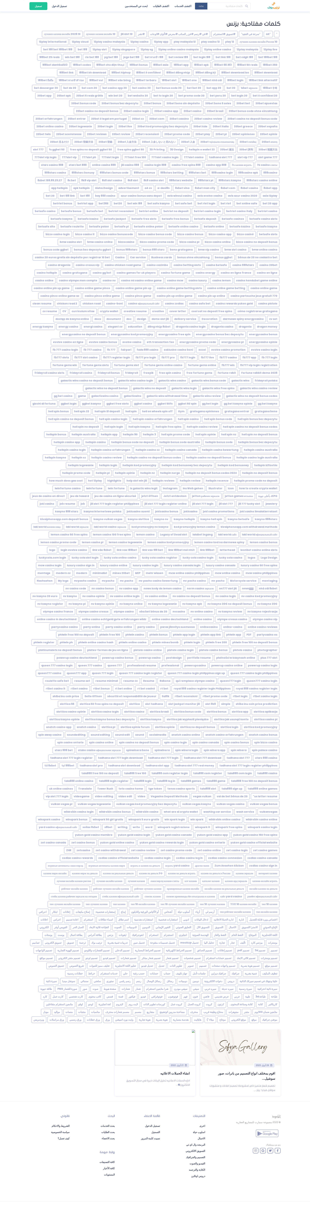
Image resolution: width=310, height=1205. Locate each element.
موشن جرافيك (269, 1019)
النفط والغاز (220, 935)
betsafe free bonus (175, 219)
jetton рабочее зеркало (205, 496)
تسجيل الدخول (59, 6)
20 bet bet (194, 88)
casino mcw (175, 280)
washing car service (217, 812)
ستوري (110, 981)
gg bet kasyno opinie (238, 403)
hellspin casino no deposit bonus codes (154, 457)
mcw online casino (227, 573)
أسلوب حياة (184, 912)
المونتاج (253, 935)
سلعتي (97, 981)
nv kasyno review (230, 611)
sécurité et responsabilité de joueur (131, 696)
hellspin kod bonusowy (233, 465)
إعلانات (66, 912)
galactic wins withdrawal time (167, 396)
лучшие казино (136, 881)
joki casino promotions (218, 511)
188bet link (66, 72)
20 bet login (239, 95)
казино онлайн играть (264, 881)
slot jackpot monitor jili (184, 704)
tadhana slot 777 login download (120, 758)
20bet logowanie (80, 126)
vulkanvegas (268, 812)
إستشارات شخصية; (105, 912)
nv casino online (156, 596)
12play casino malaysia (109, 42)
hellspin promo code (76, 473)
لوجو (90, 1004)
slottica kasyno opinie (64, 719)
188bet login (235, 80)
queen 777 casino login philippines (253, 673)
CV (64, 311)
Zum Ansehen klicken (229, 865)
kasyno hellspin (184, 519)
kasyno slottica (138, 519)
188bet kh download (92, 72)
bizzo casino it (85, 234)
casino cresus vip (87, 265)
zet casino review (143, 850)
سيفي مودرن (180, 989)
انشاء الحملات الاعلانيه (175, 1073)
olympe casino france (58, 611)
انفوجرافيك (138, 935)
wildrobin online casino (224, 819)
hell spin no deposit (85, 427)
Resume (148, 681)
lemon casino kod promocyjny (168, 542)
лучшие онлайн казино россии (74, 881)
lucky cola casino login (198, 557)
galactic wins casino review (258, 388)
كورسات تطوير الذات (154, 1004)
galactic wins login (184, 388)
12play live (270, 49)
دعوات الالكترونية (213, 981)
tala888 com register (207, 773)
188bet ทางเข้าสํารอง (71, 80)
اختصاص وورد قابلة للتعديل (263, 919)
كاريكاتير (272, 1004)
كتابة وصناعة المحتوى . (241, 1004)
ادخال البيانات (201, 919)
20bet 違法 (227, 149)
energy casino (68, 326)
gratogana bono (266, 411)
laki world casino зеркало (110, 527)
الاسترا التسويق (250, 927)
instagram (170, 488)
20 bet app (213, 88)
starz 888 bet (64, 750)
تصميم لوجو (92, 958)
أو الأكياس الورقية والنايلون (145, 912)
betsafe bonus (71, 211)
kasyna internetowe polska (102, 511)
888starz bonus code (114, 172)
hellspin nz (147, 473)
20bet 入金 (188, 142)
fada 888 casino (147, 350)
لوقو (80, 1004)
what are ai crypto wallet (181, 812)
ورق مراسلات (57, 1019)
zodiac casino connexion (225, 858)
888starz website (181, 180)
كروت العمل (194, 1004)
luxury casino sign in (81, 565)
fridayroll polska (266, 380)
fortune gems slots (95, 365)
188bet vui (96, 80)
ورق (107, 1019)
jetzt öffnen (149, 496)
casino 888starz (243, 265)
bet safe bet (183, 203)
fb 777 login (269, 357)
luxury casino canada (220, 565)
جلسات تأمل (199, 973)
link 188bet (207, 550)
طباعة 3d (260, 996)
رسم (138, 981)
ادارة (241, 919)
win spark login (175, 819)
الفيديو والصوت (197, 1163)
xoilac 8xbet (91, 827)
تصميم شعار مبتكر (151, 958)
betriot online (148, 211)
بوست (61, 935)
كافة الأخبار (109, 1168)
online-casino (232, 627)
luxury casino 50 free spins (259, 565)
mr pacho (218, 581)
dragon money (267, 326)
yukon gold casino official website (254, 842)
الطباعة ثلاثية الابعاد (99, 927)
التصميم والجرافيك (195, 1157)
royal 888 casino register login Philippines (202, 688)
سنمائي (84, 981)
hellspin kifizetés (265, 465)
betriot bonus (62, 203)
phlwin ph (66, 642)
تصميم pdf (243, 950)
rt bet (164, 688)
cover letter (177, 311)
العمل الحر (78, 927)
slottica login (229, 727)
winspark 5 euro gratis (143, 819)
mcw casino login (50, 565)
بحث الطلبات (108, 1132)
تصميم (274, 950)
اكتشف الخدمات (183, 6)
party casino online (118, 627)
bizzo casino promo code (157, 242)
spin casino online (101, 742)
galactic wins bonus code (208, 380)
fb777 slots (61, 357)
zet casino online (209, 850)
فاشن (206, 996)
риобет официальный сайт (262, 896)
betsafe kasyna (61, 219)
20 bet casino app (114, 88)
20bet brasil (215, 111)
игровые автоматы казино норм (106, 865)
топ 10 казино (269, 904)
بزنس (110, 935)
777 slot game (267, 157)
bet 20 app (270, 203)
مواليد (57, 1012)
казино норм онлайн (55, 873)
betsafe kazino (239, 226)
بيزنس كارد (257, 942)
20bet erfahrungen (49, 119)
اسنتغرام (88, 919)
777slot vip (69, 157)
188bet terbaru (146, 80)
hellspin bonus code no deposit (132, 442)
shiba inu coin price (66, 696)
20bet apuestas (266, 103)
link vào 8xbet (101, 550)
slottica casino (134, 711)
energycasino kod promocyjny (132, 334)
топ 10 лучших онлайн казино (177, 904)
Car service (138, 257)
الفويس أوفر (60, 927)
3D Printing (157, 149)
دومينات (183, 981)
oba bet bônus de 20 (153, 611)
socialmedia (157, 735)
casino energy (205, 273)
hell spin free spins (168, 427)
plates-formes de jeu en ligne (107, 650)
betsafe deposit (205, 219)
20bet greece (243, 126)
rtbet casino (79, 688)
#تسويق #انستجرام (224, 34)
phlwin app (233, 634)
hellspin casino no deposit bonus (208, 457)
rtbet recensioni (186, 696)
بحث (201, 6)
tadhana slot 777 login (163, 758)
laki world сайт (227, 534)
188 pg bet (111, 57)
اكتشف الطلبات (161, 6)
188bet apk (201, 65)
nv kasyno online (131, 604)
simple (225, 704)
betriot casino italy (239, 211)
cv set (273, 319)
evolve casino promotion (228, 350)
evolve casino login (264, 350)
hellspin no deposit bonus (259, 473)
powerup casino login (262, 665)
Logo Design (269, 557)
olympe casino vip (265, 619)
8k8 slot (133, 180)
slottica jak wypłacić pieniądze (188, 719)
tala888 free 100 (135, 773)
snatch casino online (186, 735)
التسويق (219, 927)
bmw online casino (264, 249)
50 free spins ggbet (130, 149)
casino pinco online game (102, 296)
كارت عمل (58, 996)
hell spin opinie (205, 434)
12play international (52, 42)
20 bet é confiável (265, 95)
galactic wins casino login (135, 380)
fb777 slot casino (86, 357)
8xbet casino (249, 188)
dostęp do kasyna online (72, 319)
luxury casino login (145, 565)
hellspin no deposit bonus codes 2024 (211, 473)
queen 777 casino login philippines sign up (196, 673)
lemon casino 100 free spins (112, 534)
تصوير (190, 966)
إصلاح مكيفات (83, 912)
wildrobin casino (147, 812)
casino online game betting (226, 288)
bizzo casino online (218, 242)
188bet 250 (270, 65)
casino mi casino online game (141, 280)
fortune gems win (65, 365)
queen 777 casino (90, 665)
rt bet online (123, 688)
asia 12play (270, 196)
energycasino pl (232, 342)
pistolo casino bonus (213, 650)
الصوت (117, 927)
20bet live (125, 126)
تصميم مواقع (46, 958)
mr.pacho (126, 581)
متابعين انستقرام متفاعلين (59, 1004)
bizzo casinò (245, 234)
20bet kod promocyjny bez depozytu (162, 126)
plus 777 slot (268, 658)
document (113, 319)
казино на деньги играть (181, 873)
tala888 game (216, 781)
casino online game (263, 288)
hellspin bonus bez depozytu (257, 442)
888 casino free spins (186, 165)
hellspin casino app (67, 442)
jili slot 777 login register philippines (114, 504)
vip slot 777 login (57, 796)
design (141, 319)
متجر (246, 1012)
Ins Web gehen (193, 488)
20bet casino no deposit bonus (97, 111)
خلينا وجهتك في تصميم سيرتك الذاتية (258, 981)
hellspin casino (95, 442)
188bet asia (160, 65)
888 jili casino (130, 165)
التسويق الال (203, 927)
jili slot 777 (226, 504)
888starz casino (55, 172)
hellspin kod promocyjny (139, 465)
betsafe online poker (148, 226)
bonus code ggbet (56, 249)
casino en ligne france (236, 273)
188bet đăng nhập (178, 72)
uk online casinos (61, 788)
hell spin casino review (202, 427)
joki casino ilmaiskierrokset (258, 511)
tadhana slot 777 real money (194, 765)
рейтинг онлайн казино (74, 889)
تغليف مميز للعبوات (99, 966)
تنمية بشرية (251, 973)
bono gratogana (181, 249)
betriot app (85, 203)
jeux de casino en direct (48, 496)
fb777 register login (116, 357)
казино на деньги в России (215, 873)
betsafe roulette (72, 226)
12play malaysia (247, 49)
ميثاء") (210, 1019)
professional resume (141, 665)
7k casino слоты (267, 165)
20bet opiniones (243, 134)
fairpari (126, 350)
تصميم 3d (260, 950)
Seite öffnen (93, 696)
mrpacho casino (85, 581)
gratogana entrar (236, 411)
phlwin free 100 (109, 634)
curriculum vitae (83, 311)
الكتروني (44, 927)
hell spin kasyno (139, 427)
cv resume (50, 311)
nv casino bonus (102, 588)
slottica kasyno (150, 719)
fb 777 (111, 350)
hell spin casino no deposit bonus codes (250, 427)
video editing (104, 796)
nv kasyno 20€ (267, 604)
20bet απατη (269, 142)
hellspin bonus (56, 434)
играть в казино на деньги (145, 865)
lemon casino (145, 534)
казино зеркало (244, 873)
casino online (44, 280)
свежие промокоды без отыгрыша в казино (190, 896)
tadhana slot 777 (238, 758)
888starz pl (205, 180)
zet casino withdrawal (111, 850)
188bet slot (169, 80)
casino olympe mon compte (78, 280)
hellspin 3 (149, 434)
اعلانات (44, 919)
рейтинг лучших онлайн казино (111, 889)
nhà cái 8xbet (268, 588)
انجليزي (183, 935)
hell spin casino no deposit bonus (71, 419)
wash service (245, 812)
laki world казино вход (46, 527)
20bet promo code (177, 134)
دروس (231, 981)
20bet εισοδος (247, 142)
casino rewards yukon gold (234, 303)
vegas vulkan (202, 796)
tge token (155, 788)
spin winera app (214, 750)
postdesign (174, 658)
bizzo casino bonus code (155, 234)
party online (91, 627)
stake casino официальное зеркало (99, 750)
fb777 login (187, 357)
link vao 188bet (127, 550)
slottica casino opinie (71, 711)
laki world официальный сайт (259, 534)
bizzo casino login (58, 234)
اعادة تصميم (72, 919)
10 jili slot (127, 34)
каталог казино (211, 881)
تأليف (243, 942)
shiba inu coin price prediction (256, 704)
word (148, 827)
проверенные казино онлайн (183, 889)
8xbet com (228, 188)
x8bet (108, 827)
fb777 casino (228, 357)
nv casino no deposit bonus (191, 596)
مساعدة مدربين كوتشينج (172, 1012)
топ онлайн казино (266, 912)
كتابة (260, 1004)
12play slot (100, 49)
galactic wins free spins (218, 388)
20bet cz (138, 119)
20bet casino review (208, 119)
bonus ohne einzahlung (193, 257)
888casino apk (248, 172)
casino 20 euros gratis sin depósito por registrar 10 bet (72, 257)
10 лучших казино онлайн (100, 34)
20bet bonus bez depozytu (120, 103)
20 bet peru (218, 95)
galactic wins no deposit (149, 388)
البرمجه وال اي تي (195, 1144)
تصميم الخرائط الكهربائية (179, 950)
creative (158, 311)
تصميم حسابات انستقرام (218, 958)
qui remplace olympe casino (195, 681)
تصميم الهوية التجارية (68, 950)
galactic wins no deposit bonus (106, 388)
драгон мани (202, 865)
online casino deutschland (170, 619)
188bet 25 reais (49, 57)
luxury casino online (113, 565)
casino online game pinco (92, 288)
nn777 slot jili (228, 588)
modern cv (63, 573)
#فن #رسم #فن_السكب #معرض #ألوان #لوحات (179, 34)
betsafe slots (268, 234)
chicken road (92, 303)
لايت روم (133, 1004)
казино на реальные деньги (118, 873)
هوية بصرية (162, 1019)
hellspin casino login (72, 450)
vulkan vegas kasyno (196, 804)
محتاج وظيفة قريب (213, 1012)
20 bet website (138, 95)
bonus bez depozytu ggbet (92, 249)
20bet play (202, 134)
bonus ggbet (223, 257)
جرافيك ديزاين (218, 973)
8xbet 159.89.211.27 (49, 180)
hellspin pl (103, 473)
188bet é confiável (148, 72)
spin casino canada (205, 742)
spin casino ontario (70, 742)
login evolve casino (74, 550)
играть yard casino (177, 865)
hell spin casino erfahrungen (152, 419)
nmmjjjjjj (247, 588)
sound (139, 735)
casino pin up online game (174, 296)
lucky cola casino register (159, 557)
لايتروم (119, 1004)
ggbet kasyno (91, 403)
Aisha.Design (104, 188)
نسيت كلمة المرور (150, 1138)
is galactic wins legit (144, 488)
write (136, 827)
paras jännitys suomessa (177, 627)
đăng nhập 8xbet (159, 326)
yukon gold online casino (117, 842)
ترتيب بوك (96, 942)
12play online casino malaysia (178, 49)
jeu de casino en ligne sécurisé (115, 496)
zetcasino (83, 850)
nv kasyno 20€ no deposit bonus (229, 604)
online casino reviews (262, 627)
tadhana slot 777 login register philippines (248, 765)
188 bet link (223, 57)
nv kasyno (70, 596)
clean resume (41, 303)
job (83, 504)
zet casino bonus (83, 842)
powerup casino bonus (117, 658)
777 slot (38, 149)
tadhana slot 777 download (202, 758)
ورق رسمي (75, 1019)
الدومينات (132, 927)
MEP (137, 573)
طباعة (274, 996)
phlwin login (192, 642)
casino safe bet (199, 303)
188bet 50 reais (247, 65)
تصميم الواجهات (44, 950)
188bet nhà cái (212, 80)
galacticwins (132, 396)
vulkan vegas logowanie (94, 804)
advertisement (128, 188)
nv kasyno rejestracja (262, 611)
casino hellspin (47, 273)
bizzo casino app (220, 234)
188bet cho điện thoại (110, 65)
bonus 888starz (126, 249)
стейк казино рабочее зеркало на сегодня (74, 896)
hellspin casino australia (260, 450)
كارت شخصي (76, 996)
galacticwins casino (104, 396)
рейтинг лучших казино (147, 889)
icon (231, 488)
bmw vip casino (208, 249)
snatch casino (86, 727)
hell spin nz (228, 434)
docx (97, 319)
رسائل (170, 981)
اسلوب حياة (199, 1132)
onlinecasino (209, 627)
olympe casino (124, 611)
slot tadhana (154, 704)
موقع (254, 1019)
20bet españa (267, 126)
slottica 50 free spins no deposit (102, 704)
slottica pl (108, 727)
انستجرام (168, 935)
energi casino (93, 326)
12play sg (147, 49)
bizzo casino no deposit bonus (256, 242)
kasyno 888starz (266, 519)
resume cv (130, 681)
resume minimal (106, 681)
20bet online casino (50, 126)
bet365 (103, 203)
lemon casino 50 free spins (69, 534)
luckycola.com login (52, 557)
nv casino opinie (93, 596)
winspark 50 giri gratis (108, 819)
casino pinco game (138, 296)
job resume (67, 504)
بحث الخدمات (108, 1126)
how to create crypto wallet (258, 488)
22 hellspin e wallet (202, 149)
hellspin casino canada (181, 450)
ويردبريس (39, 1019)
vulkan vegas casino (231, 804)
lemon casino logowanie (125, 542)
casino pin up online (211, 296)
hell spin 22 (81, 411)
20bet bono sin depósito (183, 103)
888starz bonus (144, 172)
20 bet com (89, 88)
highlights (114, 480)
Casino (120, 257)
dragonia (245, 326)
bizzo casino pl (189, 242)
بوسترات (272, 942)
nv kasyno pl (77, 604)
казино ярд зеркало (236, 881)
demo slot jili (160, 319)
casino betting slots (187, 265)
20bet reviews (97, 134)
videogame (82, 796)
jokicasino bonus (166, 511)
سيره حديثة (228, 989)
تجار (232, 942)
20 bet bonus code (169, 88)
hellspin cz (79, 457)
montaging (269, 581)
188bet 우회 (270, 88)
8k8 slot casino (112, 180)
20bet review (121, 134)
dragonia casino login (191, 326)
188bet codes (82, 65)
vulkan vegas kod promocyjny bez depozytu (146, 804)
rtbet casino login (265, 696)
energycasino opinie (263, 342)
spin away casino (50, 735)
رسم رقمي (125, 981)
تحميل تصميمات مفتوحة (162, 942)
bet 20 (50, 196)
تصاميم (35, 942)
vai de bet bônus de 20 (232, 796)
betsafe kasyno (266, 226)
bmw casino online (100, 242)
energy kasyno (42, 326)
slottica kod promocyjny (260, 727)
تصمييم (202, 966)
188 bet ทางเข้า (154, 57)
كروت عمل (176, 1004)
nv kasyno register (50, 604)
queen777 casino (49, 673)
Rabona (165, 681)
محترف (194, 1012)
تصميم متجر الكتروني (69, 958)
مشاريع (150, 1012)
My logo (63, 581)
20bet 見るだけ (59, 142)
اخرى (202, 1126)
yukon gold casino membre (93, 835)
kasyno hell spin (211, 519)
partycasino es (267, 634)
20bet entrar (77, 119)
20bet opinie (268, 134)
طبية (247, 996)
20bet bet (243, 103)
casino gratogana (74, 273)
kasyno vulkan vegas (107, 519)
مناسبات (95, 1012)
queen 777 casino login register (140, 673)
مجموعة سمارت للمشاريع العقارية (254, 1122)
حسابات (154, 973)
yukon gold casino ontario (207, 842)
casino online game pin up (133, 288)
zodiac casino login (157, 858)
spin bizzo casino (265, 742)
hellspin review (190, 480)
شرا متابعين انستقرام (157, 989)
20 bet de (69, 88)
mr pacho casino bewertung (158, 581)
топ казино (119, 904)
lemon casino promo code (58, 542)
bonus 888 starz (154, 249)
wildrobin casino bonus (115, 812)
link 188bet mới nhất (181, 550)
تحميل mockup (189, 942)
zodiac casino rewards (77, 858)
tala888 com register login (170, 773)
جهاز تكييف (181, 973)
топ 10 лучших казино (212, 904)
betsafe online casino (183, 226)
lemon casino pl (92, 542)
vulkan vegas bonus (263, 804)
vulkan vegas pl (61, 804)
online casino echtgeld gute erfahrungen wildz (114, 619)
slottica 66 (67, 704)
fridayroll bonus (109, 373)
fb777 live (207, 357)
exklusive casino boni (178, 350)
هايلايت (197, 1019)
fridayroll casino (81, 373)
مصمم (138, 1012)
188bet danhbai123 (54, 65)
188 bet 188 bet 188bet (57, 49)
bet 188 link (67, 196)
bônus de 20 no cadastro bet (257, 257)
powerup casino (150, 658)
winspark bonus (76, 819)
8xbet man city (205, 188)
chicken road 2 (67, 303)
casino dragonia (59, 265)
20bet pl (221, 134)
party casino (146, 627)
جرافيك (235, 973)
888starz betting (171, 172)
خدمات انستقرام (109, 973)
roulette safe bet (57, 681)
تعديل (161, 966)
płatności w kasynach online (235, 658)
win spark (196, 819)
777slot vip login (45, 157)
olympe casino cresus (93, 611)
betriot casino (267, 211)
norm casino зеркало (200, 588)
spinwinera (162, 750)
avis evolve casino (209, 196)
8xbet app (270, 188)
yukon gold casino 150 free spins (255, 835)
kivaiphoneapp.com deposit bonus (64, 519)
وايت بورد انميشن (124, 1019)
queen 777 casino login (57, 665)
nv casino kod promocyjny (259, 596)
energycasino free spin (174, 334)
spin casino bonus (236, 742)
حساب (167, 973)
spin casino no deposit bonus (139, 742)
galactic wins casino (172, 380)
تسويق (70, 942)
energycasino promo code (197, 342)
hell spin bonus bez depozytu (257, 419)
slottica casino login (105, 711)
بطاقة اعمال (76, 935)
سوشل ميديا (68, 981)
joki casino (47, 504)
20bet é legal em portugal (109, 119)
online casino (203, 619)
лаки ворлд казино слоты (164, 881)
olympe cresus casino (232, 619)
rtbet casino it (55, 688)
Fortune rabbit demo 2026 (259, 373)
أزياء (197, 912)
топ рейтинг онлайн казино (235, 912)
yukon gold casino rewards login (162, 842)
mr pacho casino (194, 581)
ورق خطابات (93, 1019)
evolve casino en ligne (68, 342)
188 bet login (201, 57)
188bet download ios (235, 72)
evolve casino (131, 342)
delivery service (185, 319)
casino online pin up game (52, 288)
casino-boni (114, 303)
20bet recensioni (147, 134)
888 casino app (216, 165)
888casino (270, 172)
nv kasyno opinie (102, 604)
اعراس (57, 919)
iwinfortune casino (68, 488)
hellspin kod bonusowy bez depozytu (187, 465)
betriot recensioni (121, 211)
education (135, 326)
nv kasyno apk (192, 604)
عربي (237, 996)
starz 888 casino (266, 758)
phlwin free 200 (216, 642)
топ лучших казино (97, 904)
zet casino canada (53, 842)
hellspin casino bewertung (220, 450)
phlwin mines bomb (165, 642)
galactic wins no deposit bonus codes (251, 396)
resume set (82, 681)
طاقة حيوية (46, 989)
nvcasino (179, 611)
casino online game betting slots (179, 288)
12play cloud (80, 42)
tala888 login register (113, 781)
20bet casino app (166, 111)
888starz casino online (261, 180)
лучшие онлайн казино (109, 881)
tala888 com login (239, 773)
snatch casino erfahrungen (224, 735)
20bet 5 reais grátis (89, 95)
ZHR (68, 850)
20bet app (44, 95)
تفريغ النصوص (76, 966)
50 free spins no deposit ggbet (91, 149)
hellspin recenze (217, 480)
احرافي (43, 912)
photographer (267, 650)
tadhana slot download (124, 765)
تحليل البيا (209, 942)
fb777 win (228, 365)
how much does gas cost (66, 480)
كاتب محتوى (94, 996)
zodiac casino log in (189, 858)
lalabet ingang (202, 534)
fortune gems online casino (163, 365)
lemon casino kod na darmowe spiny (219, 542)
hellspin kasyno (55, 457)
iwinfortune (94, 488)
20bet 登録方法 (83, 142)
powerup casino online (227, 665)
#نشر (141, 34)
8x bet (71, 180)
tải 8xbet (50, 765)
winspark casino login (262, 827)
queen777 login (230, 681)
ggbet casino (143, 403)
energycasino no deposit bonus (83, 334)
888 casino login (155, 165)
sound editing (100, 735)
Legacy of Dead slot (173, 534)
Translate (85, 788)
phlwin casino (134, 634)
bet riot (226, 203)
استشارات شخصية (168, 919)
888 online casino (104, 165)
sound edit (122, 735)
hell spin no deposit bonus (259, 434)
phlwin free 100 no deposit (76, 634)
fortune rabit (227, 373)
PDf (248, 634)
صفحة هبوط (110, 989)
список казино (153, 896)
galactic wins (240, 380)
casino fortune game (175, 273)
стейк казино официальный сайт (120, 896)
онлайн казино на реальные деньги (224, 889)
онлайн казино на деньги (263, 889)
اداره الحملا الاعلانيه (224, 919)
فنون (195, 996)
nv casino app (128, 588)
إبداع (123, 912)
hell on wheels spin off (157, 411)
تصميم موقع (271, 966)
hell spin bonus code (218, 419)
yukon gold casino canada (174, 835)
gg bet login (210, 403)
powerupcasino (195, 665)
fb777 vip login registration (258, 365)
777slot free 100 (135, 157)
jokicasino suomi (138, 511)
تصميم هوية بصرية (250, 966)
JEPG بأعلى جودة (267, 496)
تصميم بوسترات (269, 958)
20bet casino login (136, 111)
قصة (120, 996)
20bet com (156, 119)
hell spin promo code (175, 434)
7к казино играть (242, 165)
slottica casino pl (265, 719)
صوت (95, 989)
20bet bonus (152, 103)
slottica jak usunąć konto (231, 719)
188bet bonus (139, 65)
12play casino (139, 42)
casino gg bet (102, 273)
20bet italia (221, 126)
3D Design (177, 149)
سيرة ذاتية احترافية (267, 989)
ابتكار (55, 912)
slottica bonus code (187, 711)
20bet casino (192, 111)
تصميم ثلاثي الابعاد (246, 958)
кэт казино (191, 881)
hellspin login (108, 465)
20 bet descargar (46, 88)
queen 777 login (103, 673)
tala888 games (191, 781)
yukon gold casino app (212, 835)
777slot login (110, 157)
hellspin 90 (130, 434)
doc (128, 319)
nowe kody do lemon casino (163, 588)
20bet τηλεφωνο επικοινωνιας (217, 142)
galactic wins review (207, 396)
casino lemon (221, 280)
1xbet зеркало (249, 88)
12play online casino (217, 49)
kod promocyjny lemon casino (194, 527)
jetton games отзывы (239, 496)
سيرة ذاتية (51, 981)
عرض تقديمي (222, 996)
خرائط (91, 973)
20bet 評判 (246, 149)
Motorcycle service (243, 581)
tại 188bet (68, 765)
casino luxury (198, 280)
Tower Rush (105, 788)
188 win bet (72, 57)
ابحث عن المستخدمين (136, 6)
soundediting (76, 735)
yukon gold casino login (134, 835)
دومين (195, 981)
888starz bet (197, 172)
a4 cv (148, 188)
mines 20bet (121, 573)
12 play (229, 42)
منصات (69, 1012)
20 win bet (115, 95)
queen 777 (114, 665)
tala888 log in (166, 781)
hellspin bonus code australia (179, 442)
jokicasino (191, 511)
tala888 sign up (232, 788)
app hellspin (59, 188)
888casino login (222, 172)
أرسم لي (210, 912)
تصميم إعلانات (224, 950)
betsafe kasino (88, 219)
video (141, 796)
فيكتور (132, 996)
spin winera (238, 750)
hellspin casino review (106, 457)
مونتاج (222, 1019)
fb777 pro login (145, 357)
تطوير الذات (176, 966)
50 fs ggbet (57, 149)
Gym (181, 411)
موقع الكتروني (238, 1019)
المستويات (109, 1174)
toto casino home (131, 788)
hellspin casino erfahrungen (110, 450)
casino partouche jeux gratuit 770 (254, 296)
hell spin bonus (58, 411)
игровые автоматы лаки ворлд (65, 865)
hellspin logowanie (81, 465)
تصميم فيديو (109, 958)
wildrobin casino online (261, 819)
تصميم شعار (172, 958)
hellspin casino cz (148, 450)
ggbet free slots (117, 403)
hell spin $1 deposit (107, 411)
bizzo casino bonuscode (116, 234)
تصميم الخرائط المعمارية (148, 950)
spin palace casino (264, 750)
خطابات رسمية (75, 973)
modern (81, 573)
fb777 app (249, 357)
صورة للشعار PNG (67, 989)
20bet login (105, 126)
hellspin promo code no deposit (255, 480)
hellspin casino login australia (256, 457)
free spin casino (170, 373)
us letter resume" (265, 796)
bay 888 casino (105, 196)
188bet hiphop (121, 72)
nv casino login (225, 596)
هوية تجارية (145, 1019)
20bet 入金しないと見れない (159, 142)
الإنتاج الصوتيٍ (270, 927)
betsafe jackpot (115, 219)
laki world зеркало (77, 527)
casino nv (109, 280)
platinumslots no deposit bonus (60, 650)
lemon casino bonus (263, 542)
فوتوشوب (173, 996)
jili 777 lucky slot (249, 504)
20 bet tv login (163, 95)
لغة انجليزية (104, 1004)
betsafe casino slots (263, 219)
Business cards (161, 257)
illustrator (215, 488)
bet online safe (246, 203)
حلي (125, 973)
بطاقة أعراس (95, 935)
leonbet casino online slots (258, 550)
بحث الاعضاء (108, 1138)
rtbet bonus (101, 688)
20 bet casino (141, 88)
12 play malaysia (185, 42)
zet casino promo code (176, 850)
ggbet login (69, 403)
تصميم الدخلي (122, 950)
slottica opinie (165, 727)
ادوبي (186, 919)
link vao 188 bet (152, 550)
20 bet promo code (191, 95)
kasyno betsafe (238, 519)
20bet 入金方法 (127, 142)
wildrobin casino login (79, 812)
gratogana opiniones (204, 411)
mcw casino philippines (261, 573)
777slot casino (194, 157)
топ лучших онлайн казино (65, 904)
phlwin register (44, 642)
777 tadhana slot (220, 157)
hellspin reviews (163, 480)
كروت (209, 1004)
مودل (46, 1012)
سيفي (196, 989)
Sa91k (165, 696)
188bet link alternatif (263, 80)
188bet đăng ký (205, 72)
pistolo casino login (180, 650)
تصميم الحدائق (204, 950)
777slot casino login (165, 157)
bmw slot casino (235, 249)
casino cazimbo (157, 265)
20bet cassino (179, 119)
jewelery (271, 504)
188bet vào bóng (119, 80)
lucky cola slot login (85, 557)
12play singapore (123, 49)
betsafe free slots (143, 219)
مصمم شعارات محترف (117, 1012)
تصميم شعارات (128, 958)
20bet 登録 (105, 142)
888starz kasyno (230, 180)
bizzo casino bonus (190, 234)
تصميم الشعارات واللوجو (97, 950)
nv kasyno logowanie (162, 604)
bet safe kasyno (158, 203)
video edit (125, 796)
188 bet (82, 49)
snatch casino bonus (263, 735)
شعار (138, 989)
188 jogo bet (131, 57)
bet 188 (85, 196)
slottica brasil (159, 711)
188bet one (189, 80)
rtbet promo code (215, 696)
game (82, 396)
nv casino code (75, 588)
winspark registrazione (174, 827)
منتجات (82, 1012)
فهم (185, 996)
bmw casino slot (71, 242)
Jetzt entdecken (175, 496)
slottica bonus (216, 711)
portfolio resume (199, 658)
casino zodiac (174, 303)
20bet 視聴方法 (268, 149)
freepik (148, 373)
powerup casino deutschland (77, 658)
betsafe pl (121, 226)
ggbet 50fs (165, 403)
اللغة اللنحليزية (269, 935)
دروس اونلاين (198, 1176)
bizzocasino (126, 242)
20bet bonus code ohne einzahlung (253, 111)
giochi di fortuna (43, 403)
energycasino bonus (263, 334)
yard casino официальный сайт (58, 827)
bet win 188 (134, 203)
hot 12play (95, 480)
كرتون (221, 1004)
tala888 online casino (78, 781)
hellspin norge (170, 473)
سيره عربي (210, 989)
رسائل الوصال (154, 981)
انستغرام (153, 935)
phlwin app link (211, 634)
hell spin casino (188, 419)
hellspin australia (83, 434)
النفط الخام (237, 935)
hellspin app (109, 434)
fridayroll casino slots (49, 373)
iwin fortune (116, 488)
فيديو (143, 996)
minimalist (100, 573)
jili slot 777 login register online (165, 504)
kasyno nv (161, 519)
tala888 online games (262, 788)
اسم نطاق (123, 919)
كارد (45, 996)
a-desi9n (163, 188)
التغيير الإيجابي (163, 927)
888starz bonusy (83, 172)
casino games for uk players (136, 273)
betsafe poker (99, 226)
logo (52, 550)
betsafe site (46, 226)
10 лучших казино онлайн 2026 (62, 34)
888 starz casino (52, 165)
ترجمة (82, 942)
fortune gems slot (126, 365)
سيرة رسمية (245, 989)
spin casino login (175, 742)
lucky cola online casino (120, 557)
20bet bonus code (83, 103)
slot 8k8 (210, 704)
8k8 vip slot (89, 180)
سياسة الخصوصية (60, 1132)
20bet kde (200, 126)
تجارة (222, 942)
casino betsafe (216, 265)
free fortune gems (199, 373)
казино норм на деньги (85, 873)
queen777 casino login (261, 681)
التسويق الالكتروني (195, 1151)
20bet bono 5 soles (218, 103)
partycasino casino (64, 627)
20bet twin (43, 134)
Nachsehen (45, 581)
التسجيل (155, 1132)
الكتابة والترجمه (197, 1170)
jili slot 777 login (202, 504)
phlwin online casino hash (95, 642)
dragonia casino (222, 326)
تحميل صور (139, 942)
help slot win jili (136, 480)
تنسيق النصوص (56, 966)
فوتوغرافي (157, 996)
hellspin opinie (125, 473)
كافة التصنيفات (107, 1162)
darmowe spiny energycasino (243, 319)
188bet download (265, 72)
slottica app (240, 711)
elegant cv (115, 326)
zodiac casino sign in (263, 865)
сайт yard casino (231, 896)
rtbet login (240, 696)
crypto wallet (109, 311)
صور (85, 989)
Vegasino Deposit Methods (169, 796)
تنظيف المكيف (269, 973)
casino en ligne (267, 273)
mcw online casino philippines (189, 573)
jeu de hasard (79, 496)
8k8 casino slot (154, 180)
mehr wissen (154, 573)
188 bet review (178, 57)
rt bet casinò (146, 688)
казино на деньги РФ (151, 873)
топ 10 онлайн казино (143, 904)
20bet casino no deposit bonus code (252, 119)
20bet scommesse (69, 134)
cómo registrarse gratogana (257, 311)
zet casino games (265, 850)
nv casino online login (125, 596)
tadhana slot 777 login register (71, 758)
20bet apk (64, 95)
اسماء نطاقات (105, 919)
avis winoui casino (179, 196)
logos (251, 557)
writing (122, 827)
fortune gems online (202, 365)
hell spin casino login (113, 419)
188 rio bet (92, 57)
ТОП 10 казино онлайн (243, 904)
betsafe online (214, 226)
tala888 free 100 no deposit (100, 773)
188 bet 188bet (267, 57)
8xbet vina (182, 188)
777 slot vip (245, 157)
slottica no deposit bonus (197, 727)
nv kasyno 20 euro (45, 596)
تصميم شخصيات (192, 958)
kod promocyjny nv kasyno (149, 527)
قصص (110, 996)
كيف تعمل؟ (64, 1138)
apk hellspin (81, 188)
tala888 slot (208, 788)
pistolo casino (242, 650)
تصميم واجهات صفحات (223, 966)
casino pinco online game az (59, 296)
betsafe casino (45, 211)
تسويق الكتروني (53, 942)
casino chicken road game (123, 265)
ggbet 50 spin (187, 403)
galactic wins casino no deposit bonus (87, 380)
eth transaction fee (160, 342)
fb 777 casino (92, 350)
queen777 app (76, 673)
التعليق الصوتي (183, 927)
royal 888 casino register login (256, 688)
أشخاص (168, 912)
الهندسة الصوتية (200, 935)
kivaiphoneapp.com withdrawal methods (249, 527)
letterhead (227, 550)
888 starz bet (78, 165)
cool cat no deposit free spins (211, 311)
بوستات (48, 935)
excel (202, 350)
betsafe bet (95, 211)
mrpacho (108, 581)
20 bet (231, 88)
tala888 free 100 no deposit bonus (254, 781)
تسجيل (38, 6)
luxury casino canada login (182, 565)
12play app (161, 42)
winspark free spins (228, 827)
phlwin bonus (158, 634)
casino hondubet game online (256, 280)
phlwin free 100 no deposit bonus (254, 642)
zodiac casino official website (118, 858)
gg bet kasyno (267, 403)
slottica (134, 704)
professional (170, 665)
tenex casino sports (181, 788)
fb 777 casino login (65, 350)
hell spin (131, 411)
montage (43, 573)
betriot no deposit (176, 211)
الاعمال (232, 927)
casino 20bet (268, 265)
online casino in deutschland (56, 619)
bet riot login (206, 203)
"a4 (268, 34)
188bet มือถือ (45, 80)
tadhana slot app (157, 765)
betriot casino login (207, 211)
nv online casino (202, 611)
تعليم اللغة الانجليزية (125, 966)
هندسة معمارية (181, 1019)
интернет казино (268, 873)
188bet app (181, 65)
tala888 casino (267, 773)
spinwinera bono (137, 750)
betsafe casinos (233, 219)
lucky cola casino (230, 557)
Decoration (209, 319)
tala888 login (143, 781)
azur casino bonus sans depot (141, 196)
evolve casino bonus (103, 342)
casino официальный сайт (143, 303)
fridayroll (131, 373)
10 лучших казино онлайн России (258, 42)
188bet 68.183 (223, 65)
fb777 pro (168, 357)
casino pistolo (267, 303)
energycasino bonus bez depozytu (220, 334)
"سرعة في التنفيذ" (250, 34)
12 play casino (210, 42)
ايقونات (122, 935)
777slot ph (89, 157)
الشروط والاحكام (61, 1126)
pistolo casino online (147, 650)
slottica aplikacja (265, 711)
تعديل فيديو (147, 966)
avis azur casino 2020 (242, 196)
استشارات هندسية (143, 919)
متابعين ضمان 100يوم (266, 1012)
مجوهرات (234, 1012)
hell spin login (113, 427)
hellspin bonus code (219, 442)
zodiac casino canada (262, 858)
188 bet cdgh (244, 57)
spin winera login (186, 750)
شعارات (126, 989)
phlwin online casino (133, 642)
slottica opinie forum (135, 727)
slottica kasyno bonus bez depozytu (110, 719)
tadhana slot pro (91, 765)
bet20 (118, 203)
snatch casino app (58, 727)
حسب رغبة (139, 973)
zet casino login (237, 850)
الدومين (146, 927)
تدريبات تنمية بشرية (117, 942)
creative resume (135, 311)
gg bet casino (63, 396)
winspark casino (49, 819)
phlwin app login (184, 634)
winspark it (202, 827)
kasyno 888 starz (66, 511)
